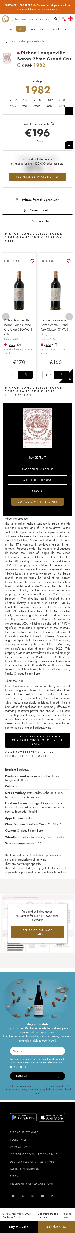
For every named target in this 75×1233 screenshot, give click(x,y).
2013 (62, 106)
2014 (49, 106)
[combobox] (12, 375)
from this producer (40, 200)
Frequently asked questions (32, 1183)
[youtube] (42, 1196)
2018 (62, 100)
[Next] (69, 316)
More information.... (56, 837)
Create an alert (41, 210)
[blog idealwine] (61, 1196)
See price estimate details (37, 176)
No (25, 1067)
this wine (19, 1227)
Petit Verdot (34, 793)
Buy (10, 29)
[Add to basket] (25, 375)
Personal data (67, 1215)
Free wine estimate (24, 1132)
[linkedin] (52, 1196)
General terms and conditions (48, 1215)
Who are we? (20, 1147)
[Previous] (6, 316)
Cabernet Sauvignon (27, 797)
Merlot (9, 797)
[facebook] (13, 1196)
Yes (15, 1067)
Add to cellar (41, 221)
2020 (37, 100)
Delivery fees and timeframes (32, 1161)
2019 (49, 100)
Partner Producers (24, 1169)
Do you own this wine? (37, 501)
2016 (25, 106)
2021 (25, 100)
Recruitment (19, 1139)
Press (14, 1176)
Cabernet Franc (52, 793)
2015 (37, 106)
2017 (13, 106)
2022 (13, 100)
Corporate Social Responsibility (34, 1154)
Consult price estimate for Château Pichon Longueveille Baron (37, 740)
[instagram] (32, 1196)
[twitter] (22, 1196)
